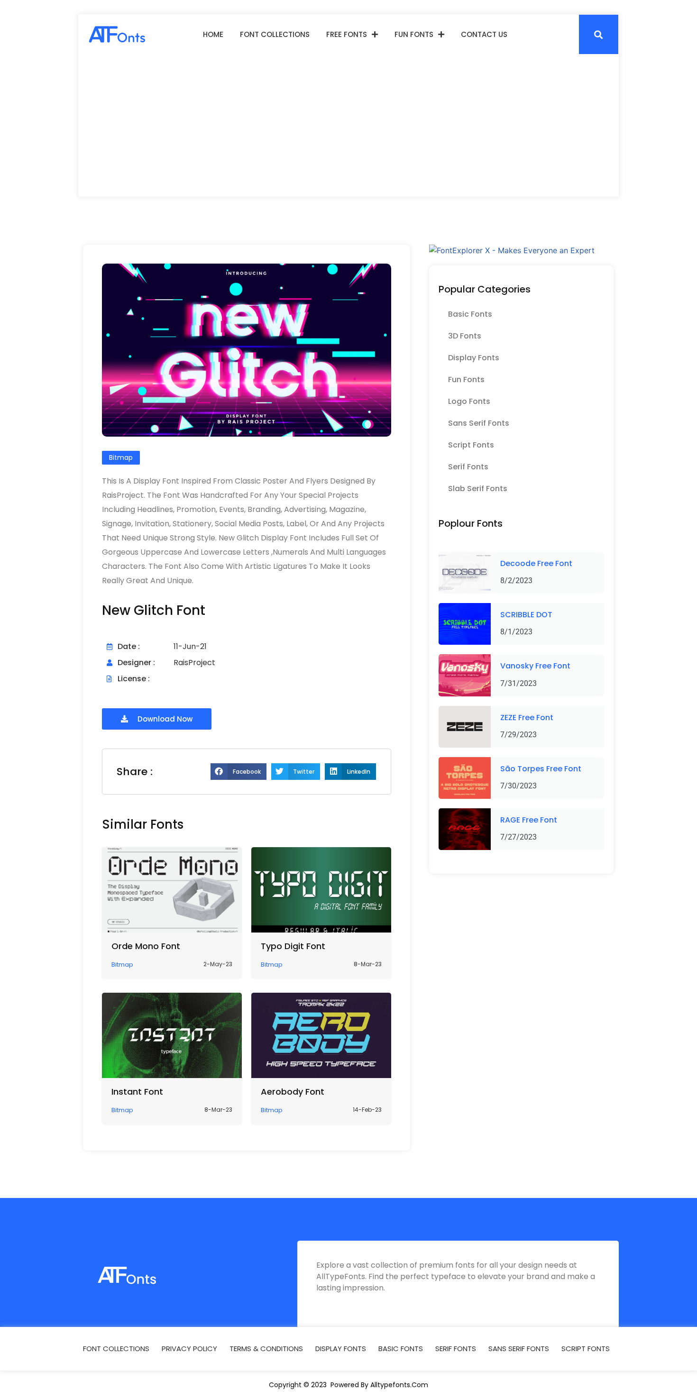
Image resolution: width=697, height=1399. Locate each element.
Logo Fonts (469, 401)
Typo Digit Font (293, 946)
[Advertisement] (348, 125)
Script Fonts (471, 444)
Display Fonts (473, 357)
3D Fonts (464, 335)
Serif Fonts (468, 466)
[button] (598, 34)
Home (213, 34)
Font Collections (275, 34)
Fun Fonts (413, 34)
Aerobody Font (292, 1091)
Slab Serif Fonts (477, 488)
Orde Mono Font (145, 946)
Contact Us (484, 34)
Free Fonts (346, 34)
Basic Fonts (470, 314)
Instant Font (137, 1091)
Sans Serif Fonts (478, 423)
